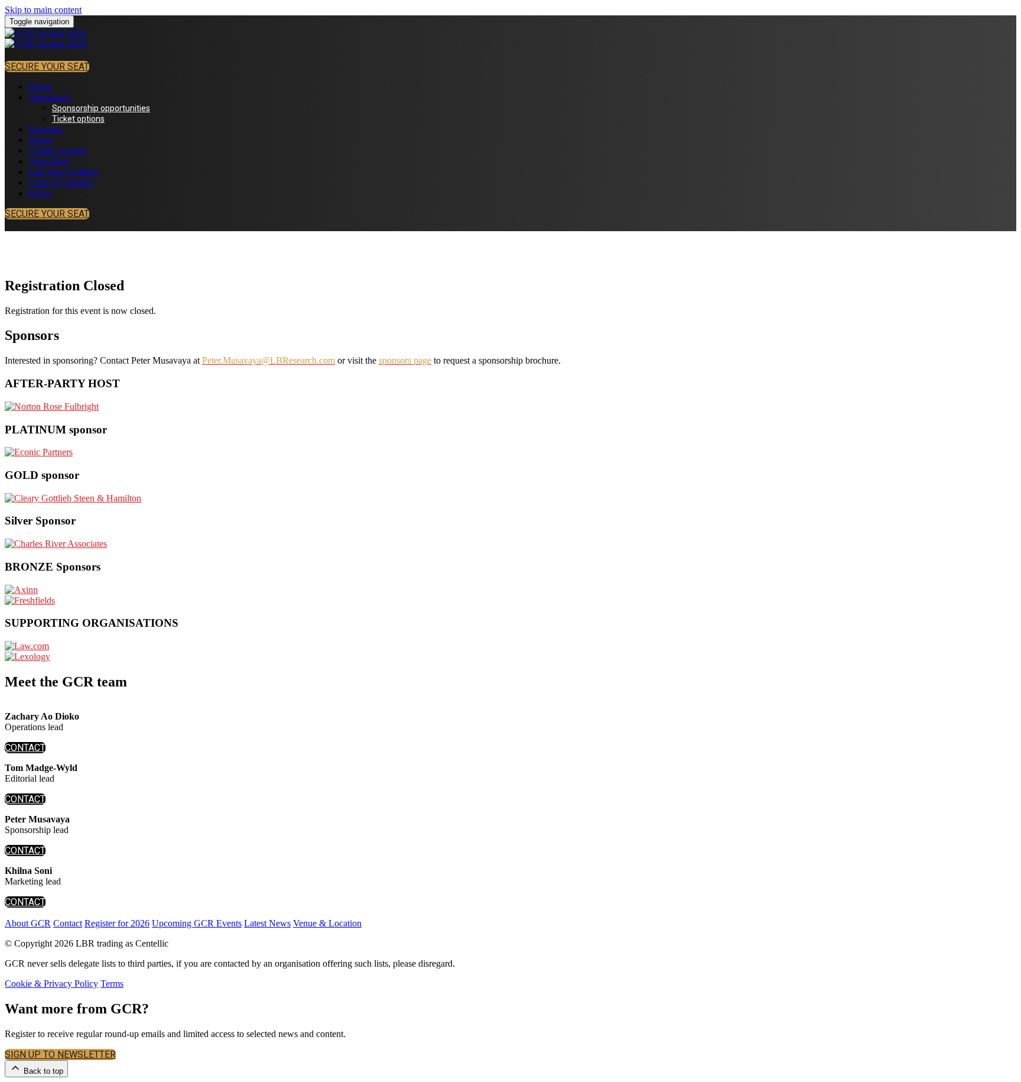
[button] (47, 66)
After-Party (49, 161)
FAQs (39, 193)
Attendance (49, 97)
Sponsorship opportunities (101, 108)
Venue (40, 140)
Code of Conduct (60, 182)
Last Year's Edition (63, 172)
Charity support (57, 150)
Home (39, 87)
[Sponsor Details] (52, 406)
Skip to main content (43, 10)
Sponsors (45, 129)
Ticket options (78, 119)
